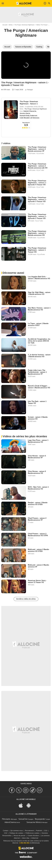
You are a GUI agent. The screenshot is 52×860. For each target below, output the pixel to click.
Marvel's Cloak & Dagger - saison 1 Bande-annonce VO (39, 387)
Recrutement (29, 830)
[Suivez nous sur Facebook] (12, 790)
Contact (5, 830)
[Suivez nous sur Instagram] (26, 790)
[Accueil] (23, 3)
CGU (45, 830)
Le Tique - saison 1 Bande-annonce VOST (38, 324)
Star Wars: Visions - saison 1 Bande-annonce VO (39, 309)
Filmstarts (6, 819)
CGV (5, 833)
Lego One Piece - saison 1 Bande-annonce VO (38, 441)
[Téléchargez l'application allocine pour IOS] (22, 805)
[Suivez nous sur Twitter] (19, 790)
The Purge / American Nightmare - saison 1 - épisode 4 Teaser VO (37, 183)
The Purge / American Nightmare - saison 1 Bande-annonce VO (37, 233)
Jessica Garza (25, 113)
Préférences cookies (32, 833)
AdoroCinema (10, 822)
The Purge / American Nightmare (24, 25)
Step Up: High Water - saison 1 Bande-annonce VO (39, 293)
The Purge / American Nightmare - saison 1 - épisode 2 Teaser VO (37, 216)
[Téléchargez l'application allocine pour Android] (30, 805)
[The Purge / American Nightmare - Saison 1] (11, 109)
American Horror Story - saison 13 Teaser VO (37, 581)
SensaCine (23, 819)
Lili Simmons (34, 118)
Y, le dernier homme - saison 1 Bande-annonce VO (39, 355)
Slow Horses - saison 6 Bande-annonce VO (37, 472)
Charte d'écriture (33, 835)
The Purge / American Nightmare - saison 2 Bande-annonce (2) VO (37, 166)
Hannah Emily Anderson (28, 116)
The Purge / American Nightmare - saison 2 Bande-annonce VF (37, 149)
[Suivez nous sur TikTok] (33, 790)
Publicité (39, 830)
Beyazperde (40, 819)
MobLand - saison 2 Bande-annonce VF (38, 566)
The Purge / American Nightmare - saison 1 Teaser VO (37, 250)
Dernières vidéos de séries (26, 599)
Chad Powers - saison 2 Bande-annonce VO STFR (38, 534)
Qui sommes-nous (16, 830)
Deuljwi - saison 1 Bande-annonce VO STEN (38, 503)
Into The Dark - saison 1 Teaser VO (37, 402)
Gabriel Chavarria (29, 111)
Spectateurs (26, 122)
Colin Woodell (24, 118)
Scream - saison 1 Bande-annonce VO (38, 418)
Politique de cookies (16, 833)
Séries (11, 25)
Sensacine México (34, 822)
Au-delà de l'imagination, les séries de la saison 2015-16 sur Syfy (39, 341)
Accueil (5, 25)
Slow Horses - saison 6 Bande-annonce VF (37, 457)
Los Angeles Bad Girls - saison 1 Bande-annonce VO (39, 277)
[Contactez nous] (40, 790)
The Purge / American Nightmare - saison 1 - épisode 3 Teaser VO (37, 199)
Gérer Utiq (25, 838)
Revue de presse (19, 835)
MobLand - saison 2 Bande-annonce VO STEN (38, 550)
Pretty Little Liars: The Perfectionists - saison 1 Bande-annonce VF (37, 372)
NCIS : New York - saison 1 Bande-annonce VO (38, 488)
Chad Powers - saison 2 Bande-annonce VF (37, 519)
